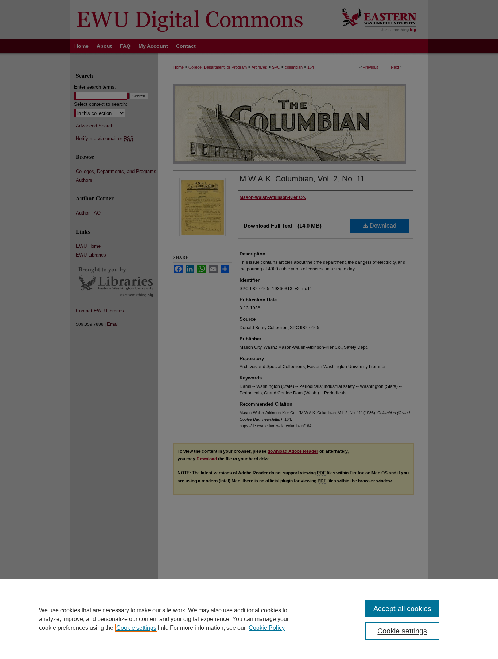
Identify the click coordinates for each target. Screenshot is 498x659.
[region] (249, 619)
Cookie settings (136, 628)
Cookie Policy (267, 628)
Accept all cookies (402, 609)
